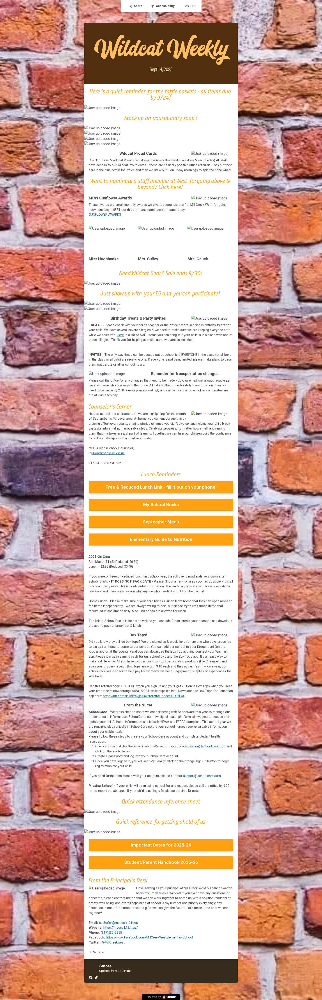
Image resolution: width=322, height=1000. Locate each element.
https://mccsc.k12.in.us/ (120, 928)
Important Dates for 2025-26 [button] (161, 845)
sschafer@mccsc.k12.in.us (118, 923)
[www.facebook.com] (90, 977)
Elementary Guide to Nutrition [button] (161, 539)
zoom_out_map (233, 109)
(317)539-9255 (111, 933)
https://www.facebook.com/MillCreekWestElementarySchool (149, 937)
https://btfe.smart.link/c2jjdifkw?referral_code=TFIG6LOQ (144, 696)
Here (120, 335)
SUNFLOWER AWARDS (105, 215)
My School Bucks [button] (161, 504)
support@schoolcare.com (202, 776)
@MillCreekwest (113, 942)
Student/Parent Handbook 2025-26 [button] (161, 862)
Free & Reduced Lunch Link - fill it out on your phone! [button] (161, 487)
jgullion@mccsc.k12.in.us (107, 453)
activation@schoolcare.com (205, 746)
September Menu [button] (161, 522)
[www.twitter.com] (96, 977)
